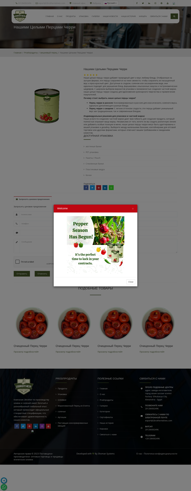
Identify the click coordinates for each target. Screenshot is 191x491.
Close (130, 281)
